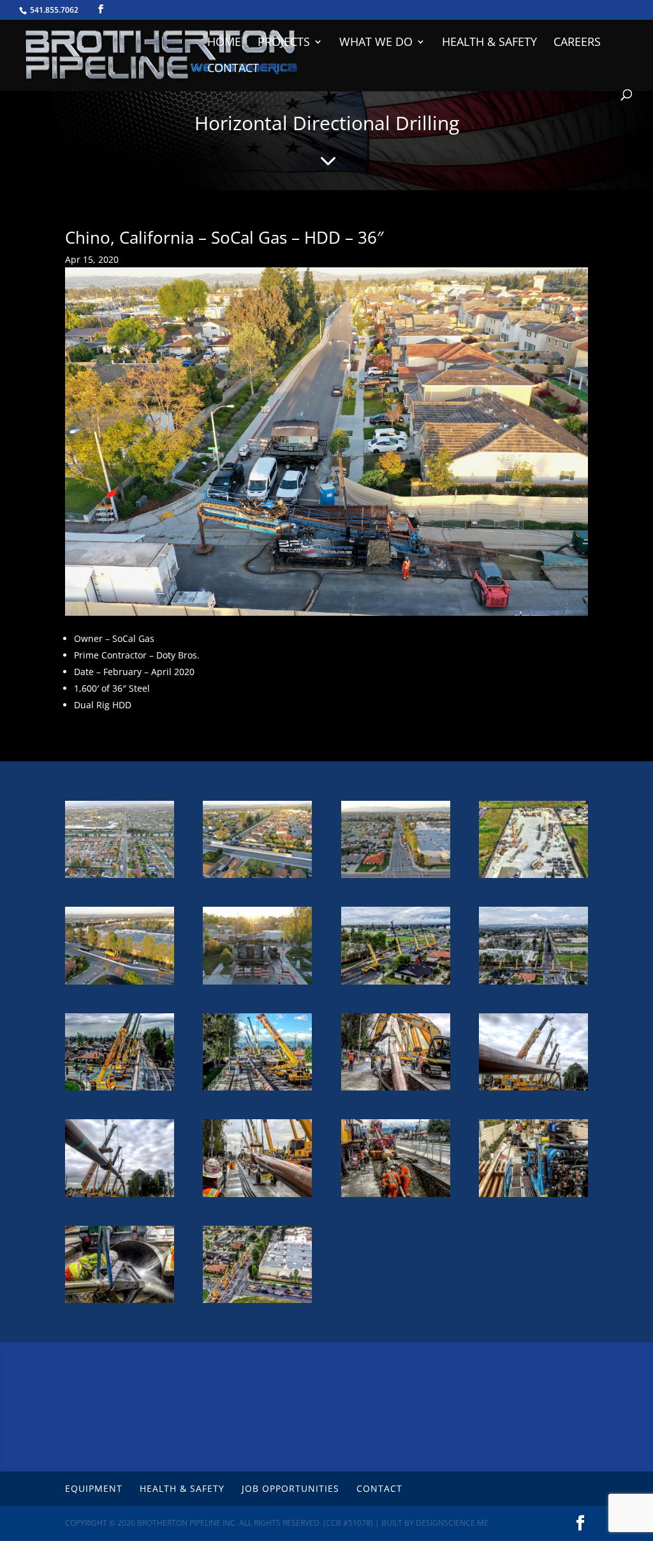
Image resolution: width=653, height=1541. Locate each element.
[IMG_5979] (119, 1090)
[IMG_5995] (257, 1303)
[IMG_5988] (395, 1197)
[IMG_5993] (119, 1197)
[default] (119, 878)
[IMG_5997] (533, 1090)
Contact (233, 69)
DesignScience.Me (452, 1522)
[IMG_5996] (257, 1197)
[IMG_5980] (395, 1090)
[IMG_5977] (395, 984)
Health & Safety (489, 43)
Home (224, 43)
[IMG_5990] (119, 1303)
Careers (577, 43)
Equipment (93, 1488)
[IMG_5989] (533, 1197)
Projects (284, 43)
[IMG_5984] (533, 878)
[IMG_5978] (533, 984)
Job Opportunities (290, 1488)
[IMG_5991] (257, 1090)
